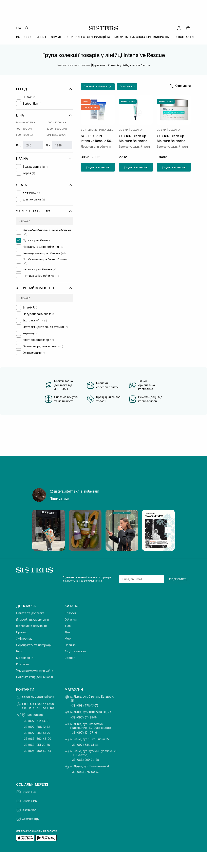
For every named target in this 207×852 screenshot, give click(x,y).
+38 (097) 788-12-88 (36, 726)
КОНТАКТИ (186, 37)
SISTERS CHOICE (135, 37)
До (48, 145)
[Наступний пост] (168, 530)
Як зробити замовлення (32, 619)
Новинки (70, 645)
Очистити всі (127, 86)
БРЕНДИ (152, 37)
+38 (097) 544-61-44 (84, 744)
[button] (98, 86)
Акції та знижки (75, 651)
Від (18, 145)
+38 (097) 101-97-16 (83, 732)
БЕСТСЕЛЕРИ (89, 37)
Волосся (70, 613)
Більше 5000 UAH (56, 134)
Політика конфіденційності (34, 677)
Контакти (22, 664)
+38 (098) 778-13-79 (84, 705)
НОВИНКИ (72, 37)
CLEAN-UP (137, 129)
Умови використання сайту (35, 670)
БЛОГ (174, 37)
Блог (19, 651)
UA (18, 28)
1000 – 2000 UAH (56, 122)
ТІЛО (48, 37)
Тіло (68, 625)
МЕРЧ (61, 37)
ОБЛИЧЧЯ (37, 37)
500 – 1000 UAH (25, 134)
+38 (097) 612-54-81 (35, 721)
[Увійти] (179, 28)
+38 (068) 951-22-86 (36, 744)
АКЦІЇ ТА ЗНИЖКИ (111, 37)
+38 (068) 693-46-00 (36, 738)
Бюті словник (25, 657)
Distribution (29, 810)
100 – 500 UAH (24, 128)
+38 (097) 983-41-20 (36, 732)
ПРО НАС (164, 37)
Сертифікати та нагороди (34, 645)
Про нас (21, 632)
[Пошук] (26, 28)
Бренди (70, 657)
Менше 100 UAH (25, 122)
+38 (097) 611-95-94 (84, 717)
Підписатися (59, 498)
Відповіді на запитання (32, 625)
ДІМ (55, 37)
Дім (67, 632)
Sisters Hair (29, 792)
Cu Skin (123, 129)
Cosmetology (30, 818)
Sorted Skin (89, 129)
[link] (188, 28)
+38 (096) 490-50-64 (36, 750)
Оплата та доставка (30, 613)
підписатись (178, 579)
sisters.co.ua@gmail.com (38, 696)
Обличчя (71, 619)
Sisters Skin (29, 801)
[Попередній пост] (39, 530)
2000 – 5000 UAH (56, 128)
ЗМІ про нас (24, 638)
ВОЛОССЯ (23, 37)
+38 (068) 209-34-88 (84, 759)
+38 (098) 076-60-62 (84, 772)
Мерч (68, 638)
